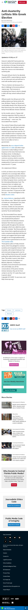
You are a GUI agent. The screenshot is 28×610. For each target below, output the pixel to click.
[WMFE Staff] (5, 327)
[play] (2, 608)
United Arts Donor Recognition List (11, 586)
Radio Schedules (7, 549)
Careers (5, 553)
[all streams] (26, 608)
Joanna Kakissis (9, 198)
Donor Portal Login (7, 583)
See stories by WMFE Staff (17, 329)
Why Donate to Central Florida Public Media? (14, 472)
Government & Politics (18, 429)
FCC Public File (6, 579)
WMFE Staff (15, 325)
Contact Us (5, 556)
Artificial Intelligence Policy (9, 566)
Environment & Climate (18, 402)
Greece (9, 310)
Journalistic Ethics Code (14, 500)
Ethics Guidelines (7, 563)
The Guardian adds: (7, 241)
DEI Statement (6, 569)
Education (15, 414)
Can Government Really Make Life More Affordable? (18, 446)
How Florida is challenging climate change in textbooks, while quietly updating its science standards (19, 420)
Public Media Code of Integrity (14, 519)
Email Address (7, 385)
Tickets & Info (14, 364)
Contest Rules (6, 576)
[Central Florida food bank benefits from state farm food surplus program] (7, 457)
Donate (23, 2)
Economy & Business (17, 442)
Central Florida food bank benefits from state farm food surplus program (19, 458)
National (9, 313)
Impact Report (6, 589)
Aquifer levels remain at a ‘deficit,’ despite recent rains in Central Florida (19, 406)
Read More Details (14, 524)
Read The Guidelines (14, 505)
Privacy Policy (6, 573)
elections (17, 310)
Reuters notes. (10, 194)
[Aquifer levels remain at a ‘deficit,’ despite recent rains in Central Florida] (7, 405)
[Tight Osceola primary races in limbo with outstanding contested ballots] (7, 432)
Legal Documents (7, 559)
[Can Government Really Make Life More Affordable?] (7, 445)
